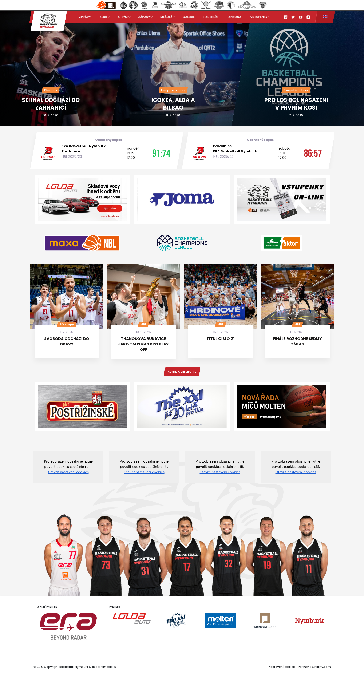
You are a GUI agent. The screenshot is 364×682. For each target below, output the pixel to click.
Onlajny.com (321, 667)
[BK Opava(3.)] (144, 5)
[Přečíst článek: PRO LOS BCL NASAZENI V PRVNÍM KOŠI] (287, 62)
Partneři (210, 17)
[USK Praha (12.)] (263, 5)
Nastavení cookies (282, 667)
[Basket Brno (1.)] (123, 5)
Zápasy (144, 17)
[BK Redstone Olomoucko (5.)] (169, 5)
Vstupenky (258, 17)
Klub (103, 17)
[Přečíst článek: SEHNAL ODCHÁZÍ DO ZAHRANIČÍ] (77, 62)
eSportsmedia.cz (104, 667)
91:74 (161, 153)
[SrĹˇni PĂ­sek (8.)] (206, 5)
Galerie (188, 17)
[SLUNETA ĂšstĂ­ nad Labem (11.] (246, 5)
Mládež (166, 17)
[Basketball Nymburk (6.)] (182, 5)
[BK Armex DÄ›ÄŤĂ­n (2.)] (133, 5)
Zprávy (85, 17)
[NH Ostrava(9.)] (219, 5)
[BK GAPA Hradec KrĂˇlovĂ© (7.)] (193, 5)
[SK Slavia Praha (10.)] (230, 5)
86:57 (313, 153)
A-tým (123, 17)
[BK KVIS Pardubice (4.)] (155, 5)
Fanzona (234, 17)
